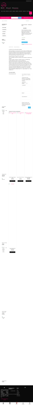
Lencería (13, 11)
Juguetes (10, 11)
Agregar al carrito (24, 42)
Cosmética (16, 11)
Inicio (2, 11)
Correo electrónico (24, 96)
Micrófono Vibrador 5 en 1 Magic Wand (28, 177)
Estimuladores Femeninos (28, 44)
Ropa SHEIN (7, 11)
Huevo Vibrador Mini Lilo (20, 177)
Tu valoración (24, 85)
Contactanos (28, 11)
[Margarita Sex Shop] (3, 5)
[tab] (11, 47)
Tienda (4, 11)
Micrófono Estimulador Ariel (12, 177)
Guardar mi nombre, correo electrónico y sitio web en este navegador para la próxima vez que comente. (26, 104)
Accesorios (20, 11)
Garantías (24, 11)
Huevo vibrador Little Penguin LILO (12, 248)
